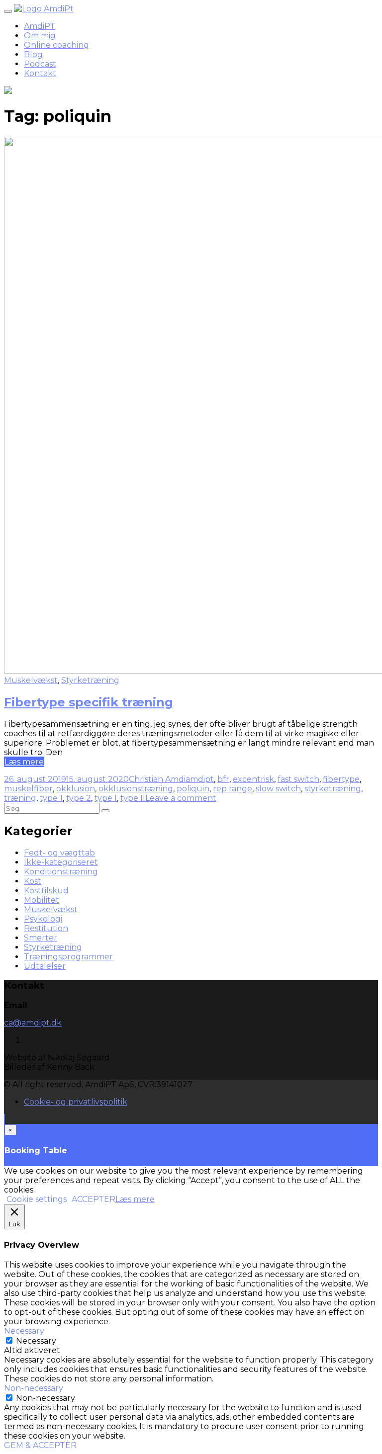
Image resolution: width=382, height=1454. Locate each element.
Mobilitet (41, 900)
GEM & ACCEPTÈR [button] (40, 1445)
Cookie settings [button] (36, 1199)
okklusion (75, 788)
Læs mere (24, 762)
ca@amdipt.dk (33, 1022)
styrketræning (332, 788)
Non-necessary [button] (33, 1388)
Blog (33, 54)
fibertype (341, 779)
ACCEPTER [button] (93, 1199)
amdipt (200, 779)
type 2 (78, 798)
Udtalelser (45, 966)
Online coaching (56, 45)
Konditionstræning (61, 871)
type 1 (51, 798)
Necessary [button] (24, 1331)
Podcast (40, 64)
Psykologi (43, 919)
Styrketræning (90, 680)
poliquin (193, 788)
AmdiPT (39, 26)
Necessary (36, 1341)
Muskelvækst (31, 680)
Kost (32, 881)
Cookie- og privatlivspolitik (75, 1102)
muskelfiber (28, 788)
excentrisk (253, 779)
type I (106, 798)
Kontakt (40, 73)
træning (20, 798)
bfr (223, 779)
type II (132, 798)
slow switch (278, 788)
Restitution (46, 928)
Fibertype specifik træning (88, 702)
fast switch (298, 779)
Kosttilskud (46, 890)
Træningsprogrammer (68, 956)
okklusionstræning (135, 788)
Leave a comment (180, 798)
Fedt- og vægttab (59, 852)
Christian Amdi (157, 779)
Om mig (40, 35)
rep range (232, 788)
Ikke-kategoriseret (61, 862)
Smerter (40, 937)
